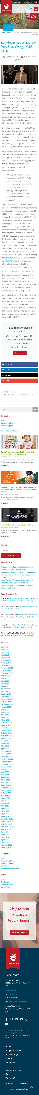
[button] (31, 8)
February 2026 (6, 660)
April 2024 (5, 717)
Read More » (6, 466)
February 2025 (6, 691)
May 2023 (5, 746)
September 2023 (7, 735)
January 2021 (6, 816)
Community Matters (8, 423)
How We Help (11, 1054)
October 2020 (6, 824)
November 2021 (7, 790)
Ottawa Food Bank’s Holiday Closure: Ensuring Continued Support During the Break (19, 617)
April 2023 (5, 748)
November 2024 (7, 699)
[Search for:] (12, 550)
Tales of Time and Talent (10, 431)
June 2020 (5, 834)
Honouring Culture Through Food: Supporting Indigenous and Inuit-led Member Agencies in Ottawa (18, 489)
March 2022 (5, 780)
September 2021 (7, 795)
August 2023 (6, 738)
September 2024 (7, 704)
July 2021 (4, 801)
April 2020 (5, 840)
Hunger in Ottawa (13, 1050)
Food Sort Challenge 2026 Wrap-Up (14, 583)
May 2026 (5, 652)
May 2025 (5, 683)
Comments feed (7, 885)
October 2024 (6, 702)
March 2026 (5, 657)
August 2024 (6, 707)
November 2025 (7, 668)
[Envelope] (6, 1024)
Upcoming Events (13, 1069)
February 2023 (6, 751)
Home (3, 32)
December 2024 (7, 696)
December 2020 (7, 819)
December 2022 (7, 756)
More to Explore (7, 426)
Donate (18, 2)
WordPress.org (6, 887)
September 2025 (7, 673)
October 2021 (6, 793)
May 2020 (5, 837)
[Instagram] (11, 1019)
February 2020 (6, 845)
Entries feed (5, 882)
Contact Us (28, 2)
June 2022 (5, 772)
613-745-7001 (13, 994)
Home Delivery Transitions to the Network (17, 525)
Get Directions (10, 990)
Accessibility (24, 1083)
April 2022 (5, 777)
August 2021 (6, 798)
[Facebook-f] (6, 1019)
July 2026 (4, 647)
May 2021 (5, 806)
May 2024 (5, 715)
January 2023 (6, 754)
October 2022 (6, 762)
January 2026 (6, 663)
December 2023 (7, 728)
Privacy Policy (10, 1083)
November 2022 (7, 759)
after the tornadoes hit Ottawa (14, 230)
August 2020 (6, 829)
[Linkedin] (16, 1019)
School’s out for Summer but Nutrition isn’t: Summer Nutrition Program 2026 (17, 453)
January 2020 (6, 847)
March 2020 (5, 842)
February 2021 (6, 814)
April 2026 (5, 655)
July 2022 (4, 769)
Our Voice (5, 428)
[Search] (35, 409)
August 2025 (6, 676)
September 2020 (7, 827)
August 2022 (6, 767)
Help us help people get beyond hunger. (19, 914)
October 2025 (6, 670)
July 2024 (4, 709)
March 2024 (5, 720)
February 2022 (6, 782)
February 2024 (6, 722)
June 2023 (5, 743)
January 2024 (6, 725)
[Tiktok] (26, 1019)
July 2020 (4, 832)
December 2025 (7, 665)
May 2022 (5, 775)
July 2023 (4, 741)
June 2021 (5, 803)
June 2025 (5, 681)
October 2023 (6, 733)
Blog (8, 32)
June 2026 (5, 650)
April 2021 (5, 808)
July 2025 (4, 678)
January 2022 (6, 785)
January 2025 (6, 694)
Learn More (19, 353)
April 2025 (5, 686)
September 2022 (7, 764)
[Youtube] (21, 1019)
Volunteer (10, 1062)
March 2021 (5, 811)
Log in (3, 879)
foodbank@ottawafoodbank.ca (21, 1002)
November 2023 (7, 730)
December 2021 (7, 788)
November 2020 (7, 821)
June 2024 (5, 712)
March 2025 (5, 689)
